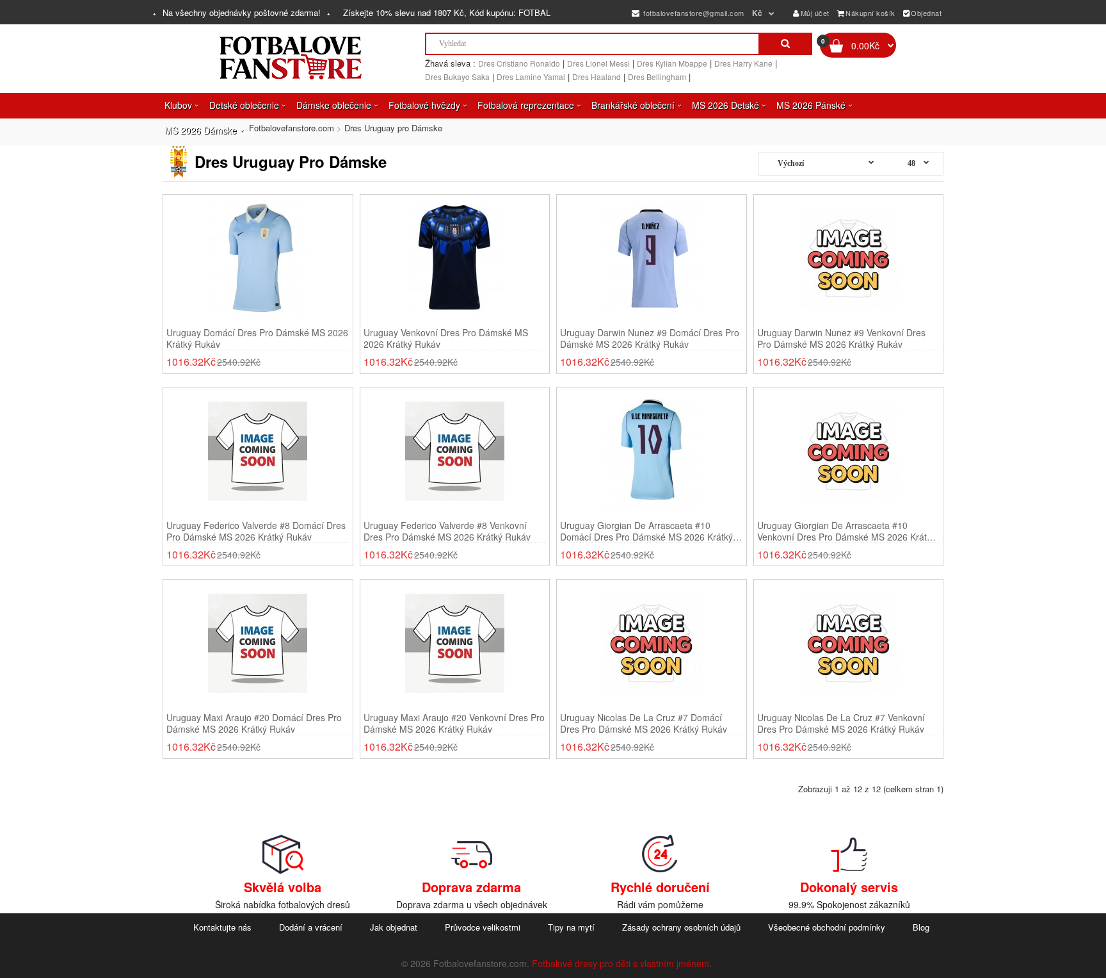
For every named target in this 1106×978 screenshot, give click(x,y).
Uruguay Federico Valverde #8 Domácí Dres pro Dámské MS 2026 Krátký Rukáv (256, 530)
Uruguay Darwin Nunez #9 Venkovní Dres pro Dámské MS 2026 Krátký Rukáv (841, 338)
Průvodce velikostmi (482, 927)
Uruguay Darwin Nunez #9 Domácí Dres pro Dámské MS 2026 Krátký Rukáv (649, 338)
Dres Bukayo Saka (457, 76)
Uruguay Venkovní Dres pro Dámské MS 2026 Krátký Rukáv (446, 338)
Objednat (926, 13)
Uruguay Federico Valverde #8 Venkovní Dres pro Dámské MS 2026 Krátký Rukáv (447, 530)
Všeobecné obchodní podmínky (826, 927)
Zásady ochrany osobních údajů (681, 927)
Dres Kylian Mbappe (672, 63)
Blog (921, 927)
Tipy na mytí (571, 927)
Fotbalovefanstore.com (291, 128)
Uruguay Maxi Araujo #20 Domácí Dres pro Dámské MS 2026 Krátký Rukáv (254, 723)
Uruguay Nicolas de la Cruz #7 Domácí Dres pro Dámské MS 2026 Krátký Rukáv (643, 723)
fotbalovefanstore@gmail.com (692, 13)
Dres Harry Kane (743, 63)
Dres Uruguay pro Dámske (393, 128)
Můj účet (815, 13)
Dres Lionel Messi (598, 63)
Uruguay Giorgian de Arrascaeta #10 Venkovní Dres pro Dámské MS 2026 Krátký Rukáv (846, 530)
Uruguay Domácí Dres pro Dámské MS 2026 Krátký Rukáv (257, 338)
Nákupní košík (870, 13)
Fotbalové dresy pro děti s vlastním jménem (620, 963)
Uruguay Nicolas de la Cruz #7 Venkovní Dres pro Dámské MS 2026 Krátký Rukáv (841, 723)
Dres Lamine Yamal (531, 76)
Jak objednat (393, 927)
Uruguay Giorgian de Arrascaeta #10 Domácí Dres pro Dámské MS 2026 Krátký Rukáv (646, 530)
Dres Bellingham (657, 76)
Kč (757, 13)
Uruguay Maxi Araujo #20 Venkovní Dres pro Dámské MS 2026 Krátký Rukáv (454, 723)
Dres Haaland (596, 76)
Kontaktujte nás (222, 927)
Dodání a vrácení (310, 927)
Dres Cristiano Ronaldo (519, 63)
